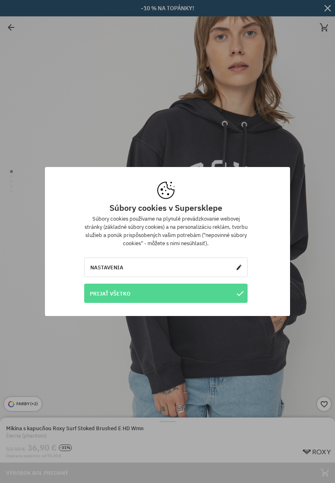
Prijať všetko (110, 293)
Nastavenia (106, 267)
